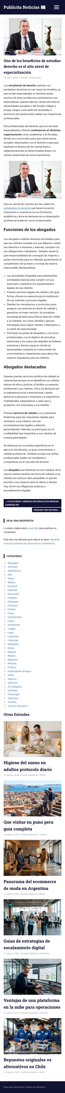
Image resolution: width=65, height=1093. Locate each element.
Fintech (12, 609)
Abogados (13, 563)
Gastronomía (15, 617)
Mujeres (12, 652)
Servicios (12, 682)
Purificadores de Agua (19, 671)
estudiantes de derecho (17, 208)
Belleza (11, 582)
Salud (11, 675)
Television (13, 698)
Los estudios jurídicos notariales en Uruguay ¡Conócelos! (32, 503)
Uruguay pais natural (46, 510)
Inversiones (14, 624)
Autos (11, 578)
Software (12, 690)
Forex (11, 613)
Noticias (12, 663)
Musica (12, 655)
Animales (13, 566)
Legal (11, 632)
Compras (12, 586)
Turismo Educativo (18, 706)
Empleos (12, 597)
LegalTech (13, 636)
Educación (35, 77)
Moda (11, 648)
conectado (33, 528)
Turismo (12, 702)
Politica (12, 667)
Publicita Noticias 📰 (25, 7)
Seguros (12, 679)
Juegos (12, 628)
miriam (24, 77)
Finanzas (13, 605)
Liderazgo (13, 640)
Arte (10, 574)
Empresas (13, 601)
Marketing (13, 644)
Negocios (13, 659)
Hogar (11, 621)
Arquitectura (14, 570)
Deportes (12, 590)
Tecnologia (14, 694)
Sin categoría (15, 686)
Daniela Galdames (29, 775)
